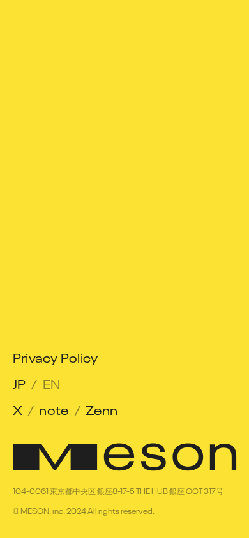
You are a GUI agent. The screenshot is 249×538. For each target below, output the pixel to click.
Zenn (102, 409)
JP (19, 383)
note (54, 409)
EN (52, 383)
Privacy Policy (55, 356)
